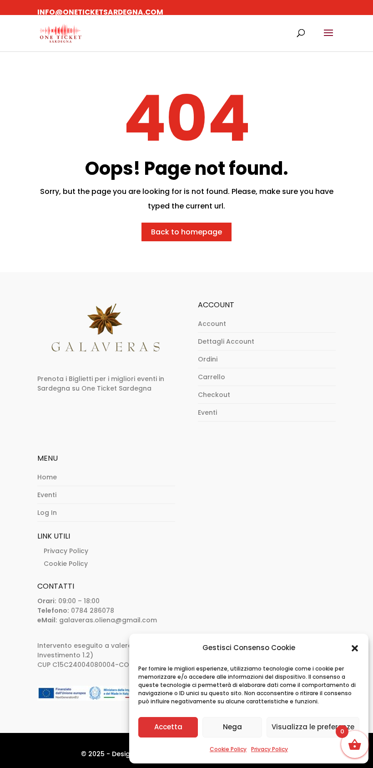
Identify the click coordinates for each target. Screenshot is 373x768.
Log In (47, 512)
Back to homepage (186, 232)
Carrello (211, 376)
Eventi (207, 412)
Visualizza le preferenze (313, 727)
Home (47, 477)
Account (212, 323)
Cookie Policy (228, 749)
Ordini (207, 359)
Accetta (168, 727)
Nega (232, 727)
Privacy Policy (269, 749)
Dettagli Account (226, 341)
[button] (354, 648)
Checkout (214, 394)
